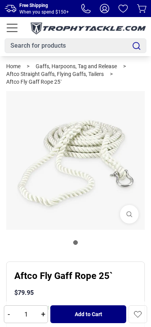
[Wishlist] (123, 8)
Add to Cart (88, 314)
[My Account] (104, 8)
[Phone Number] (86, 8)
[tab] (75, 242)
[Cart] (141, 8)
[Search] (136, 46)
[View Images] (129, 214)
